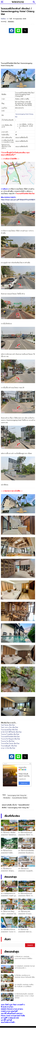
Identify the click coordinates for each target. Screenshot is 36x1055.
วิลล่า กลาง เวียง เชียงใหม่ (9, 727)
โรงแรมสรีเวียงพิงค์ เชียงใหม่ (10, 736)
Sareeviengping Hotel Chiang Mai (17, 795)
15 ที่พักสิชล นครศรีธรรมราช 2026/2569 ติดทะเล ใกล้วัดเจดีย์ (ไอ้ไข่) (25, 976)
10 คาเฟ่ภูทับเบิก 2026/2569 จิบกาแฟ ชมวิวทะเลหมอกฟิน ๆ (25, 967)
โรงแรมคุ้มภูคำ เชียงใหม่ (9, 746)
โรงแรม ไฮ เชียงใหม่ (7, 741)
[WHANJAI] (18, 2)
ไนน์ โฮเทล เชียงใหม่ (8, 725)
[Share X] (25, 30)
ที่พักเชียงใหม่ (11, 21)
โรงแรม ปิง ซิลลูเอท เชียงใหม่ (10, 739)
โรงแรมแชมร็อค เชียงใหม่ (9, 729)
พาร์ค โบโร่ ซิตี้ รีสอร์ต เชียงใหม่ (11, 732)
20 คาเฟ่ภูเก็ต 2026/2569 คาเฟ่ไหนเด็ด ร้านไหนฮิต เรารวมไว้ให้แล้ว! (24, 985)
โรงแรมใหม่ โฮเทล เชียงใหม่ (10, 743)
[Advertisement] (18, 48)
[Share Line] (18, 30)
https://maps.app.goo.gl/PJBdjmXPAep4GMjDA (18, 199)
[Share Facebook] (11, 30)
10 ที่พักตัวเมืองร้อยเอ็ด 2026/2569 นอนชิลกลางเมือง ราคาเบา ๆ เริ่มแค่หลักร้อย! (24, 996)
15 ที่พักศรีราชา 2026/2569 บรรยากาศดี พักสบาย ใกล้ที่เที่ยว (23, 957)
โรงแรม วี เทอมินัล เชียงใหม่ (10, 734)
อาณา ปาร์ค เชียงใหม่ (8, 748)
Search (30, 945)
